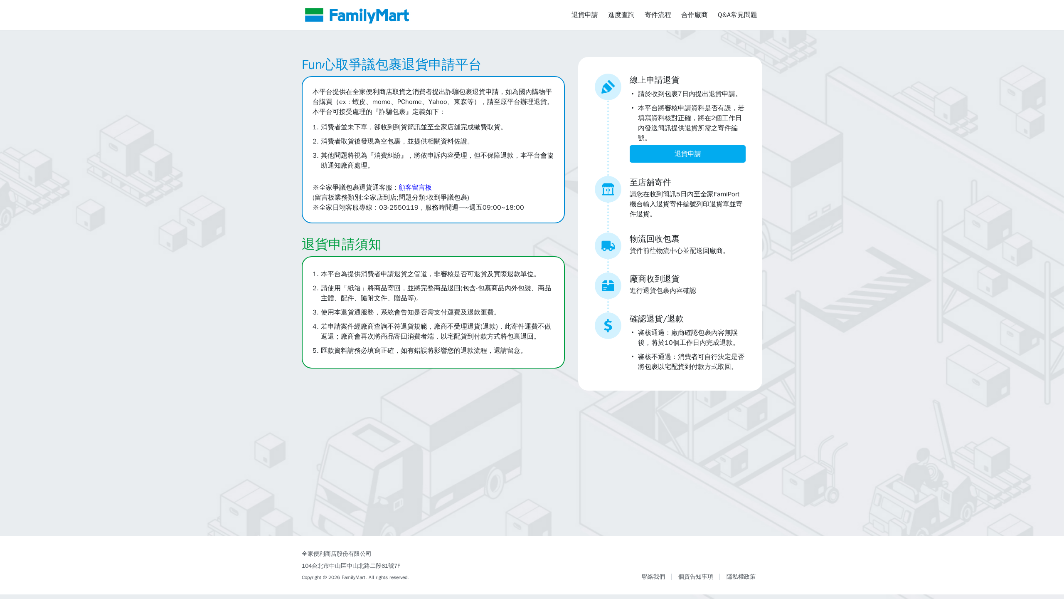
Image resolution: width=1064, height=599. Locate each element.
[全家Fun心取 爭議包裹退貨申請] (357, 15)
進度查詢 (621, 15)
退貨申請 (584, 15)
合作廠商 (694, 15)
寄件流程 (658, 15)
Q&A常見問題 (737, 15)
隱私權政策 (741, 576)
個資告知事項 (695, 576)
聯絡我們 (653, 576)
